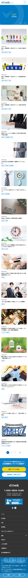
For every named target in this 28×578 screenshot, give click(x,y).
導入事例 (3, 518)
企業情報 (3, 548)
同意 (8, 575)
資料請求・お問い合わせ (14, 474)
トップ (20, 23)
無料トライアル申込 (14, 469)
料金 (2, 522)
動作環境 (3, 527)
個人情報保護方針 (5, 552)
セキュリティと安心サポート (7, 531)
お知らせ (3, 539)
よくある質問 (4, 544)
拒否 (20, 575)
